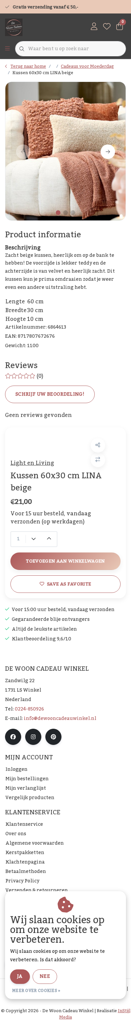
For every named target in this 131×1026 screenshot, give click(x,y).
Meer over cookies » (36, 990)
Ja (20, 976)
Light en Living (32, 463)
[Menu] (7, 49)
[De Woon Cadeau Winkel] (14, 27)
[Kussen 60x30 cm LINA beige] (65, 151)
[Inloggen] (94, 26)
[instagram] (33, 737)
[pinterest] (53, 737)
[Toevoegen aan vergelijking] (98, 460)
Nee (45, 976)
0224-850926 (29, 709)
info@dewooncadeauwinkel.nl (60, 718)
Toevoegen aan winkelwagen (65, 561)
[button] (98, 445)
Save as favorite (69, 584)
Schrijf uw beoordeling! (49, 394)
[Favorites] (106, 26)
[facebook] (13, 737)
